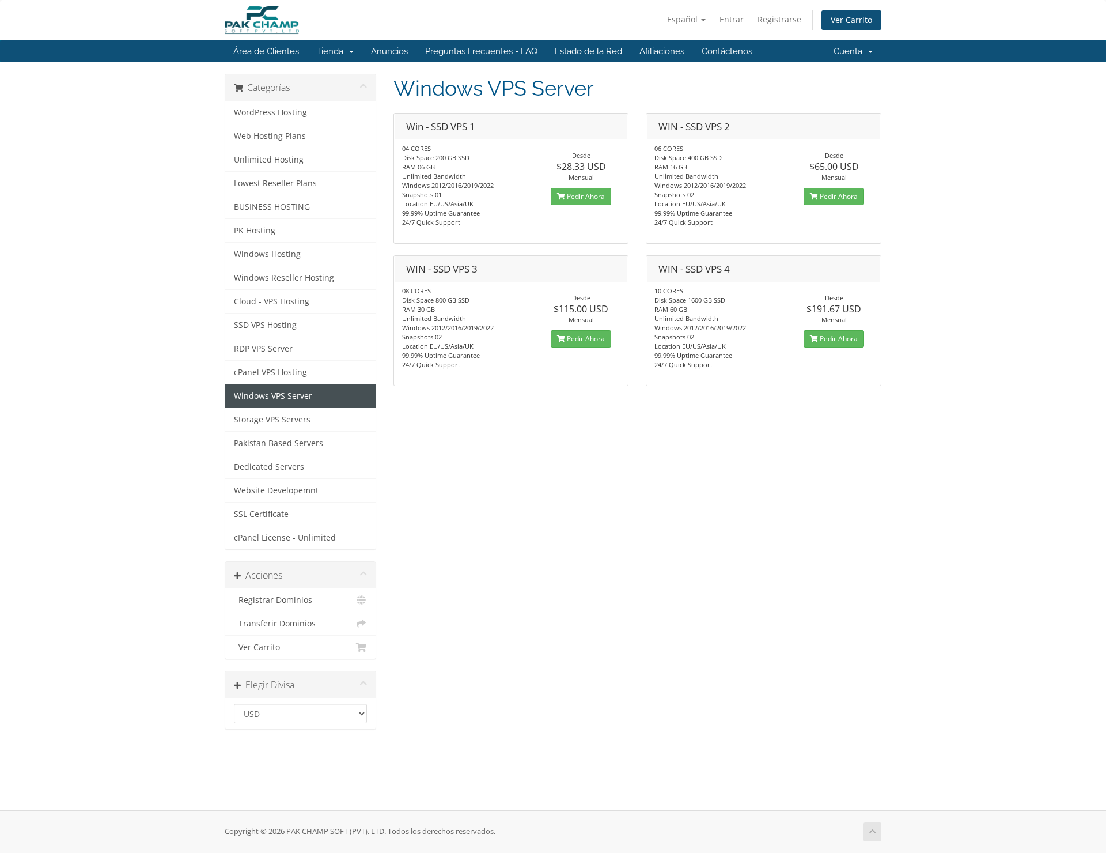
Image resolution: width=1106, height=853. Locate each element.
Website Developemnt (276, 490)
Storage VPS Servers (272, 419)
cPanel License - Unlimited (285, 538)
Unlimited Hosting (269, 159)
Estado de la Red (588, 51)
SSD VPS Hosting (265, 325)
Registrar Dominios (273, 600)
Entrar (731, 19)
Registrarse (779, 19)
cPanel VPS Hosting (270, 372)
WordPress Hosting (270, 112)
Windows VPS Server (273, 396)
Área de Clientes (266, 51)
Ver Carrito (851, 19)
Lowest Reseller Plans (275, 183)
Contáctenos (727, 51)
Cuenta (850, 51)
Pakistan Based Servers (278, 443)
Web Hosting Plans (270, 136)
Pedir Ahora (585, 196)
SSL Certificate (261, 514)
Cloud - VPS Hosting (271, 301)
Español (683, 19)
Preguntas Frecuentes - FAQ (481, 51)
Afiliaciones (661, 51)
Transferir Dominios (275, 623)
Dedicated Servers (269, 467)
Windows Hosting (267, 254)
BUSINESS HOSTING (272, 207)
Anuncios (389, 51)
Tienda (332, 51)
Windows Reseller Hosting (284, 278)
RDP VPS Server (263, 349)
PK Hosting (254, 230)
